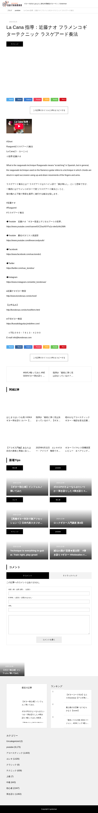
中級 (8, 782)
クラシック (11, 765)
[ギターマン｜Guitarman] (12, 4)
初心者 (14, 468)
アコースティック (14, 753)
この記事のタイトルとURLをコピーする (49, 110)
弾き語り (10, 794)
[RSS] (4, 809)
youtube (58, 468)
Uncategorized (13, 741)
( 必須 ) (19, 589)
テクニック (15, 44)
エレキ (14, 500)
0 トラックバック (70, 576)
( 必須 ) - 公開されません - (20, 597)
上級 (8, 776)
